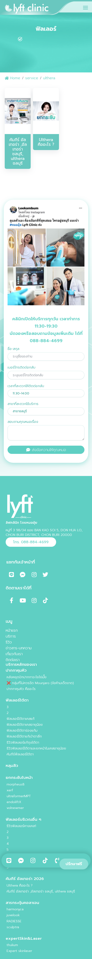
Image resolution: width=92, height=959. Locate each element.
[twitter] (45, 860)
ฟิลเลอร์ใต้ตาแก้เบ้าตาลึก (24, 736)
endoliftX (14, 802)
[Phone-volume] (57, 860)
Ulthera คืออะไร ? (20, 885)
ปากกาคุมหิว (16, 670)
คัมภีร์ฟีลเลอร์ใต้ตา (20, 754)
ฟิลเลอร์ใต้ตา (17, 700)
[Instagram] (34, 574)
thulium (12, 945)
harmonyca (15, 909)
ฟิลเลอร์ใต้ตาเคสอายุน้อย (25, 724)
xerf (10, 790)
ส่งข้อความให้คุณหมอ (48, 450)
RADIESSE (14, 921)
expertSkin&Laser (24, 938)
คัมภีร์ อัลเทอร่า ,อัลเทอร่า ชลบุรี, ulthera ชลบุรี (41, 891)
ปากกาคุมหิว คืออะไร (21, 688)
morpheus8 (16, 784)
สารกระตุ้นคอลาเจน (22, 903)
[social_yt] (22, 600)
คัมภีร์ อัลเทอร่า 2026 (25, 879)
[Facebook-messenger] (21, 860)
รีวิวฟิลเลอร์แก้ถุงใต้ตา (23, 742)
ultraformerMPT (19, 796)
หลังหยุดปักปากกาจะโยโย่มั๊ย (26, 677)
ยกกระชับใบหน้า (19, 778)
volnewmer (15, 807)
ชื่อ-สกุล (13, 349)
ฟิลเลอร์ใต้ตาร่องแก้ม (22, 730)
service (31, 78)
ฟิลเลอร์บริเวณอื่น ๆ (23, 819)
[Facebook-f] (11, 600)
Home (14, 78)
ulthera (49, 78)
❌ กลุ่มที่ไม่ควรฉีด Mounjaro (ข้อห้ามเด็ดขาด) (40, 683)
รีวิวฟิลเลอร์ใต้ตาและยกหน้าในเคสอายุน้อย (36, 748)
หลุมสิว (12, 766)
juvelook (13, 915)
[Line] (9, 860)
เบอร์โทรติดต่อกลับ (21, 367)
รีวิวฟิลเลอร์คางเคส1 (21, 826)
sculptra (13, 927)
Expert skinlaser (19, 950)
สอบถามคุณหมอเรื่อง (23, 422)
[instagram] (33, 860)
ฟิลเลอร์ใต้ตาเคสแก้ (20, 718)
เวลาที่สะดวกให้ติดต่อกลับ (26, 386)
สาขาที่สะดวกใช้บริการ (23, 404)
